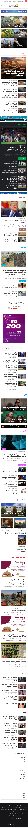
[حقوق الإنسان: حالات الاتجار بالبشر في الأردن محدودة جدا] (22, 89)
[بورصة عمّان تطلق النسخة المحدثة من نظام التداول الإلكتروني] (22, 376)
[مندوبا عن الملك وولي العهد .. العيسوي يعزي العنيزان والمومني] (22, 745)
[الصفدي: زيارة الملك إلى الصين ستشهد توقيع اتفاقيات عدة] (22, 110)
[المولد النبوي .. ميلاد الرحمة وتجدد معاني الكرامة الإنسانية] (22, 679)
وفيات (24, 797)
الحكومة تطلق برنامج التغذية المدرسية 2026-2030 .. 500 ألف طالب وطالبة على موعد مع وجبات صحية (14, 27)
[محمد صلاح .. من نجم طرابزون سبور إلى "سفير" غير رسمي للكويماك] (22, 185)
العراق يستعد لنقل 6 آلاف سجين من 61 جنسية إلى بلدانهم (9, 241)
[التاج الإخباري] (14, 5)
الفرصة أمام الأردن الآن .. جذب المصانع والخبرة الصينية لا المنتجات (7, 532)
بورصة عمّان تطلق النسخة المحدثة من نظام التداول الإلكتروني (10, 376)
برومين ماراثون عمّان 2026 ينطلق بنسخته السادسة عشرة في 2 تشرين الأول (9, 179)
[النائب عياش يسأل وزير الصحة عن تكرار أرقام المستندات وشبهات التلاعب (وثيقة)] (22, 367)
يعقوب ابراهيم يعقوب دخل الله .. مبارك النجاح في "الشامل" (10, 354)
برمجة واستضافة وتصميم (17, 824)
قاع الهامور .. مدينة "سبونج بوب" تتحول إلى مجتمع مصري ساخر (10, 294)
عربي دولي (23, 782)
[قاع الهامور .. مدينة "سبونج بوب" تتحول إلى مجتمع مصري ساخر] (22, 293)
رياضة (24, 776)
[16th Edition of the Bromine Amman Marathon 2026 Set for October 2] (22, 170)
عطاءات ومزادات (21, 786)
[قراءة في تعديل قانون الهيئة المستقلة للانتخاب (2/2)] (22, 692)
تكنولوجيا (23, 772)
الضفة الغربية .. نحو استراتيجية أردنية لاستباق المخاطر (10, 698)
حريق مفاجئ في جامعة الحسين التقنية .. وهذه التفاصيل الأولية (20, 532)
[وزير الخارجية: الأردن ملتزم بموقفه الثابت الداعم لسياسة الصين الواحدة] (22, 103)
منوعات (23, 795)
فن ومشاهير (22, 784)
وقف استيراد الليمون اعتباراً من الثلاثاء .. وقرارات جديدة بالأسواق (8, 37)
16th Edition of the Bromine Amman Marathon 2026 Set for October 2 (9, 172)
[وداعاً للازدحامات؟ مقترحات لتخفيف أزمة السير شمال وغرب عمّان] (13, 68)
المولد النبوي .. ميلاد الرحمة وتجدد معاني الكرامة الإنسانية (10, 679)
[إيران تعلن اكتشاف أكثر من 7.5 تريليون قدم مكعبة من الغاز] (22, 234)
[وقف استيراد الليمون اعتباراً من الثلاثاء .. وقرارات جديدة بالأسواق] (7, 33)
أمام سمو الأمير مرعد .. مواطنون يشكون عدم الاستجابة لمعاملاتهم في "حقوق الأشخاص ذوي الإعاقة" (10, 385)
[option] (14, 32)
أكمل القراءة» (22, 229)
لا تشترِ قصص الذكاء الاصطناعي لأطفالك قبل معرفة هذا (9, 478)
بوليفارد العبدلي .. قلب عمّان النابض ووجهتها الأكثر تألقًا (20, 549)
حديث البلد (23, 774)
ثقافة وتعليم (22, 770)
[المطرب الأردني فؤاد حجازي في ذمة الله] (22, 739)
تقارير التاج (10, 815)
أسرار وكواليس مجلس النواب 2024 (15, 818)
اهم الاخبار (23, 765)
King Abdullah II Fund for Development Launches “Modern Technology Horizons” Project (15, 582)
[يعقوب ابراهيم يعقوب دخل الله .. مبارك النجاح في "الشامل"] (22, 354)
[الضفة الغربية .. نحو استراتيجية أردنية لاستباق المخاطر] (22, 698)
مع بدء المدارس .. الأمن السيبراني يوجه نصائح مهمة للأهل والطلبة (10, 492)
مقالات (23, 791)
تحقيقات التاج (22, 768)
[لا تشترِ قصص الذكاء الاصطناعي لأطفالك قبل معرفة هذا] (22, 477)
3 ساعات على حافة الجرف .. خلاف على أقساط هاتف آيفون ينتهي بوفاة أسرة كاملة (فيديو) (14, 272)
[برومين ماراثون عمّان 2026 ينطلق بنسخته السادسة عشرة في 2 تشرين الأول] (22, 178)
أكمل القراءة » (22, 158)
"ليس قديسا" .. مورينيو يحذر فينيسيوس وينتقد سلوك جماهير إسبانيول (10, 164)
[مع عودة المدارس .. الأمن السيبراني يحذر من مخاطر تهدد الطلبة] (22, 469)
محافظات (23, 789)
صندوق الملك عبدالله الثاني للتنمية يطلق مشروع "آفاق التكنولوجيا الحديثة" (15, 636)
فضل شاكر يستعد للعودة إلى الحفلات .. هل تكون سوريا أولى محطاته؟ (14, 408)
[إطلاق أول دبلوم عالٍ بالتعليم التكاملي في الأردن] (22, 361)
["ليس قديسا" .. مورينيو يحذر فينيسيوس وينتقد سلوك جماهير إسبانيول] (22, 163)
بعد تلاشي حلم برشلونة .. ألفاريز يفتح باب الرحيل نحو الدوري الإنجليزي (14, 149)
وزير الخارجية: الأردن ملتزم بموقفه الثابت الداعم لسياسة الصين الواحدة (10, 104)
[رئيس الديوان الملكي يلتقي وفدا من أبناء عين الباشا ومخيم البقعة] (22, 95)
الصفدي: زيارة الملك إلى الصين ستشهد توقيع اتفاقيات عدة (10, 111)
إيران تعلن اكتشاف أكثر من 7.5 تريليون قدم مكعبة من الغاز (10, 235)
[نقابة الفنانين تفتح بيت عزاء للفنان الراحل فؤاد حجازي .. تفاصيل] (22, 718)
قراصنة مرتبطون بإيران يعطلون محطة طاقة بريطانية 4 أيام (15, 454)
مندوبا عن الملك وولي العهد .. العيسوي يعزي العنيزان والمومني (9, 745)
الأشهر (7, 348)
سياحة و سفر (22, 778)
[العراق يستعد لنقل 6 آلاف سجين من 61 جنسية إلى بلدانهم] (22, 239)
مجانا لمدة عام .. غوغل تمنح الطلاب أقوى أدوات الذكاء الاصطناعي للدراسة (10, 484)
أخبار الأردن (23, 757)
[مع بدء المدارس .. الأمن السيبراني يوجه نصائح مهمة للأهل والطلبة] (23, 490)
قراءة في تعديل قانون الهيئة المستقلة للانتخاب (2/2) (9, 691)
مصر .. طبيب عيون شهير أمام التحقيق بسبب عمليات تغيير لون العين (9, 287)
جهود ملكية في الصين (11, 703)
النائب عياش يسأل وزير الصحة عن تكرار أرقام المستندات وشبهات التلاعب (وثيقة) (11, 368)
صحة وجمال (22, 780)
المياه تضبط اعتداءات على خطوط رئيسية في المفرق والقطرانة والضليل (14, 609)
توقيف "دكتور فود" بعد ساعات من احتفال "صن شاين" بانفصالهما (15, 420)
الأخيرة (20, 348)
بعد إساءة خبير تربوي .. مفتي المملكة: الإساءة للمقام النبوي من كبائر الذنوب (13, 662)
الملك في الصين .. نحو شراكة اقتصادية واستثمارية (9, 685)
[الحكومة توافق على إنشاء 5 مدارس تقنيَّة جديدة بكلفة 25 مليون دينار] (20, 33)
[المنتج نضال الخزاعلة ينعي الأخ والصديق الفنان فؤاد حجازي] (22, 732)
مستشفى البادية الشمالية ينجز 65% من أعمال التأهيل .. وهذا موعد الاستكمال (9, 84)
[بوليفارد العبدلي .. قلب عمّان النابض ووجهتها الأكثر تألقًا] (22, 540)
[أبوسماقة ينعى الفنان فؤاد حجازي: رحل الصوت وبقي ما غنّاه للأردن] (22, 725)
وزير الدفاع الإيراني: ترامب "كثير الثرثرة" (15, 221)
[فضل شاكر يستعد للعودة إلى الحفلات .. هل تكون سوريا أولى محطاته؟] (14, 404)
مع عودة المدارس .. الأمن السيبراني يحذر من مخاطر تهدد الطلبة (9, 471)
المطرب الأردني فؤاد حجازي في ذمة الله (10, 738)
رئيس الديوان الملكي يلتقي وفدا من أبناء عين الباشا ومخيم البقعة (9, 97)
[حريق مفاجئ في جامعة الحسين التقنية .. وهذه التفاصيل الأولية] (20, 523)
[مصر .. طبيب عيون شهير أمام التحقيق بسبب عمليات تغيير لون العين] (22, 285)
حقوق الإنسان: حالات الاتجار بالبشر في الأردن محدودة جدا (10, 90)
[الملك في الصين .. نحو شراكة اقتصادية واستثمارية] (22, 686)
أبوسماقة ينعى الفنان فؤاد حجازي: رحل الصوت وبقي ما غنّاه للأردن (10, 725)
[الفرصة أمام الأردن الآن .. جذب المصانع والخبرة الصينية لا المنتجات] (7, 523)
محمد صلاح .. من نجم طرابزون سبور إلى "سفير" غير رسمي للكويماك (10, 187)
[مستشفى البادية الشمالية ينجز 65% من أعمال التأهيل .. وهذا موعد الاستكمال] (22, 82)
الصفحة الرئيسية (22, 813)
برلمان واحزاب (22, 763)
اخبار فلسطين (22, 761)
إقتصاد (24, 759)
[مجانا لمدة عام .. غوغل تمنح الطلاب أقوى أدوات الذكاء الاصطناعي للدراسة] (22, 483)
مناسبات (23, 793)
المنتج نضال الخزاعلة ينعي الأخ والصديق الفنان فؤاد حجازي (10, 732)
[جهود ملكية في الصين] (22, 705)
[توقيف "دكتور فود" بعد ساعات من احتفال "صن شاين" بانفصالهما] (14, 417)
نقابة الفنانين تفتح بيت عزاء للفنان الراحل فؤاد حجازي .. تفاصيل (10, 718)
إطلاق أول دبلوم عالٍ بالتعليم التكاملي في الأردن (10, 361)
